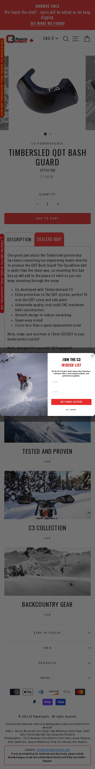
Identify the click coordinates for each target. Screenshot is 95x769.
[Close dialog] (92, 355)
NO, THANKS (71, 410)
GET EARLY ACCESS (71, 402)
